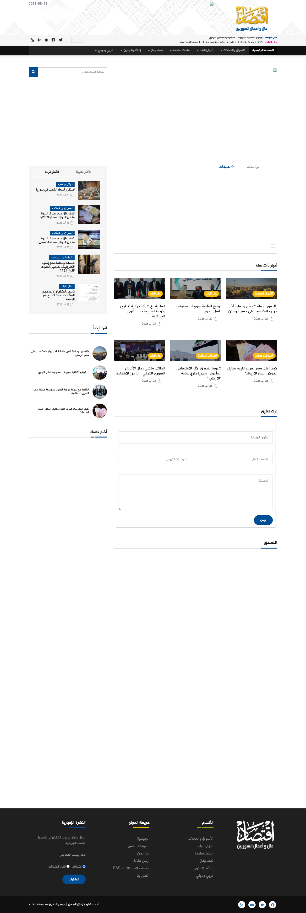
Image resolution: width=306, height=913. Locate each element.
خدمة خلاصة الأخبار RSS (131, 868)
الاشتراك (74, 879)
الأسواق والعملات (234, 50)
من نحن (143, 853)
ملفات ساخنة (181, 50)
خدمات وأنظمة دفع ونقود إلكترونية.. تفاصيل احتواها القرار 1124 (58, 267)
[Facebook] (53, 40)
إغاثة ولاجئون (132, 50)
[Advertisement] (186, 189)
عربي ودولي (105, 50)
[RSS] (32, 40)
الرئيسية (143, 838)
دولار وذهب (65, 184)
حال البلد (211, 293)
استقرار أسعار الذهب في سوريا (55, 190)
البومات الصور (138, 846)
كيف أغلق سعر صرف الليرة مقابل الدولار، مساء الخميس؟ (56, 240)
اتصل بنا (143, 875)
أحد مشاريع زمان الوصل (83, 904)
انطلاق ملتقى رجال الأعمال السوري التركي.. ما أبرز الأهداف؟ (140, 371)
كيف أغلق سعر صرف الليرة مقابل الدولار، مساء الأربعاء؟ (252, 371)
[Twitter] (60, 40)
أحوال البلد (206, 50)
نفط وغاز (156, 50)
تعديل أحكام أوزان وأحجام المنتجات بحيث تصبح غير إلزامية (58, 295)
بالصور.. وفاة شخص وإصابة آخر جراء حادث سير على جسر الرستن (252, 309)
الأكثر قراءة (52, 172)
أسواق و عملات (264, 355)
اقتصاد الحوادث (264, 293)
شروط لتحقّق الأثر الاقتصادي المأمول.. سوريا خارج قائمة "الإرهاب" (198, 373)
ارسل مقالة (141, 861)
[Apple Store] (46, 40)
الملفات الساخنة (207, 355)
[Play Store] (39, 40)
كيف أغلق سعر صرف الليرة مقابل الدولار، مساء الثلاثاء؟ (57, 215)
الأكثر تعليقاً (83, 172)
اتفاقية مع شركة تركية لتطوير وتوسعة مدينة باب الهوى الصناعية (221, 40)
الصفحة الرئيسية (263, 50)
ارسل (263, 520)
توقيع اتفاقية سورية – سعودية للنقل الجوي (198, 309)
